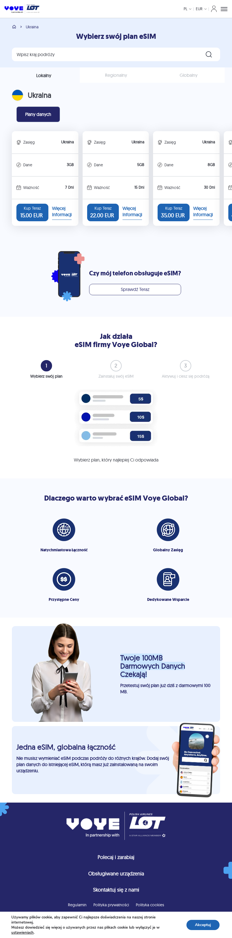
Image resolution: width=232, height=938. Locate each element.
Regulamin (77, 904)
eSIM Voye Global (154, 498)
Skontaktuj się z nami (116, 889)
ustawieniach (22, 932)
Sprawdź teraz (135, 289)
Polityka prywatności (111, 904)
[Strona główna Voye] (22, 9)
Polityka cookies (150, 904)
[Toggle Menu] (224, 9)
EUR (199, 8)
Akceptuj (203, 925)
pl (185, 8)
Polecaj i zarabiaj (116, 857)
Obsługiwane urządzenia (116, 873)
